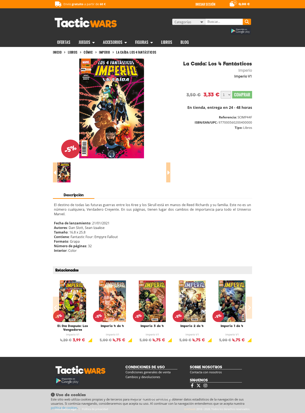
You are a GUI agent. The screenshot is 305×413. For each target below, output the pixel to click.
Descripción (74, 195)
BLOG (185, 42)
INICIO (57, 52)
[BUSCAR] (247, 22)
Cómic (88, 52)
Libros (166, 42)
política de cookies (64, 408)
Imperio (104, 52)
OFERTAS (63, 42)
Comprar (242, 94)
